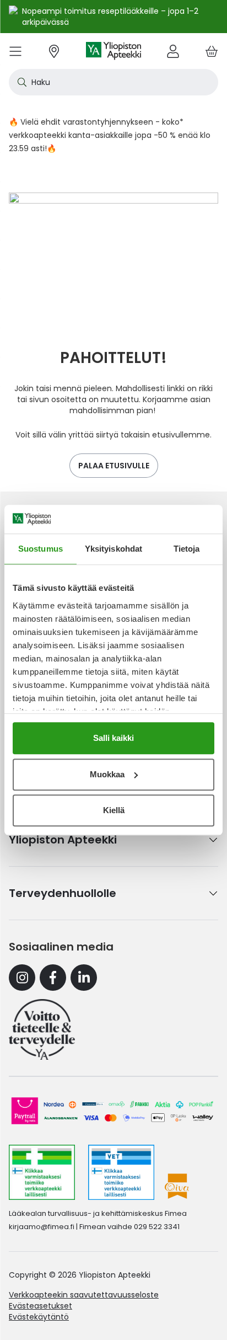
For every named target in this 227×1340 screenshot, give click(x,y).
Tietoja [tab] (187, 548)
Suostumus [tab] (40, 548)
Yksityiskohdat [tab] (113, 548)
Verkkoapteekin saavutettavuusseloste (84, 1294)
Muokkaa (107, 774)
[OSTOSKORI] (211, 51)
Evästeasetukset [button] (40, 1305)
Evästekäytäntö (39, 1316)
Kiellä (114, 810)
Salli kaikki (113, 738)
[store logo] (113, 51)
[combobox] (113, 82)
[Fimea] (42, 1172)
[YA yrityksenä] (42, 1029)
